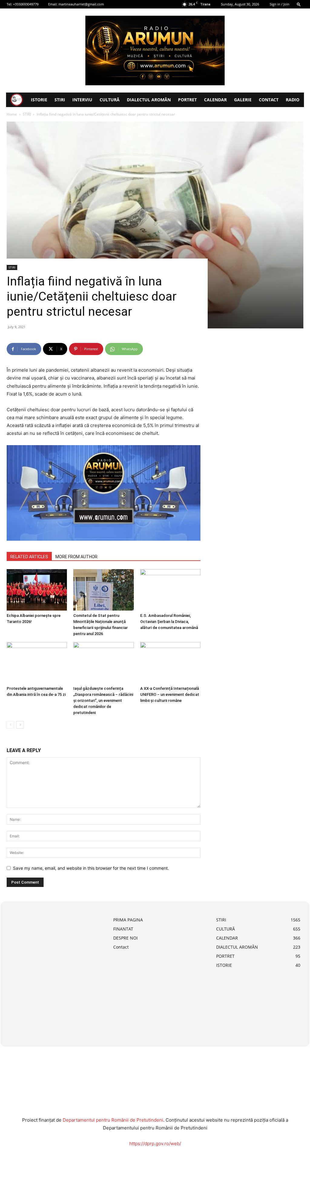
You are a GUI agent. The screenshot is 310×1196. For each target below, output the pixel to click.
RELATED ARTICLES (29, 556)
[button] (298, 4)
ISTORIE (39, 100)
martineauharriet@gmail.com (81, 4)
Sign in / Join (279, 4)
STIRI (59, 100)
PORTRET (187, 100)
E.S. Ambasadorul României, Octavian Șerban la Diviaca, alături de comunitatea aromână (169, 621)
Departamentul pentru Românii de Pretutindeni (113, 1120)
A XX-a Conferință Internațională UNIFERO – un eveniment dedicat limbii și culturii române (169, 694)
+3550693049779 (25, 4)
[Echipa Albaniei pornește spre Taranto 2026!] (37, 590)
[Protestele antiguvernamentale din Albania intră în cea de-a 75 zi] (37, 662)
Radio (292, 100)
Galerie (243, 100)
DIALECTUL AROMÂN (149, 100)
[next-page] (20, 724)
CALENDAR (215, 100)
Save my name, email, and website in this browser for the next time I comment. (91, 868)
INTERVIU (82, 100)
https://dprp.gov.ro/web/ (155, 1143)
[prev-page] (10, 724)
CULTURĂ (110, 100)
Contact (269, 100)
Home (12, 114)
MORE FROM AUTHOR (76, 556)
